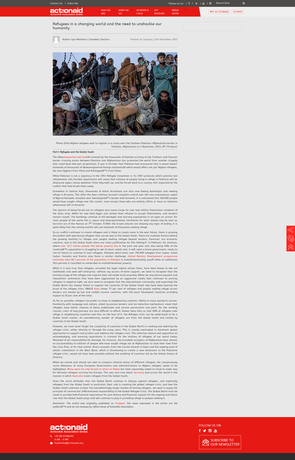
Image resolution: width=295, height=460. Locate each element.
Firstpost (120, 403)
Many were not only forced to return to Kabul (93, 369)
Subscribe (72, 3)
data (97, 288)
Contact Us (56, 3)
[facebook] (189, 3)
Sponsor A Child (142, 12)
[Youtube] (203, 3)
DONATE (238, 11)
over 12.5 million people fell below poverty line (89, 246)
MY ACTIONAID (219, 11)
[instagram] (210, 3)
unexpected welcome (75, 157)
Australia (77, 375)
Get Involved (159, 12)
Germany (139, 372)
